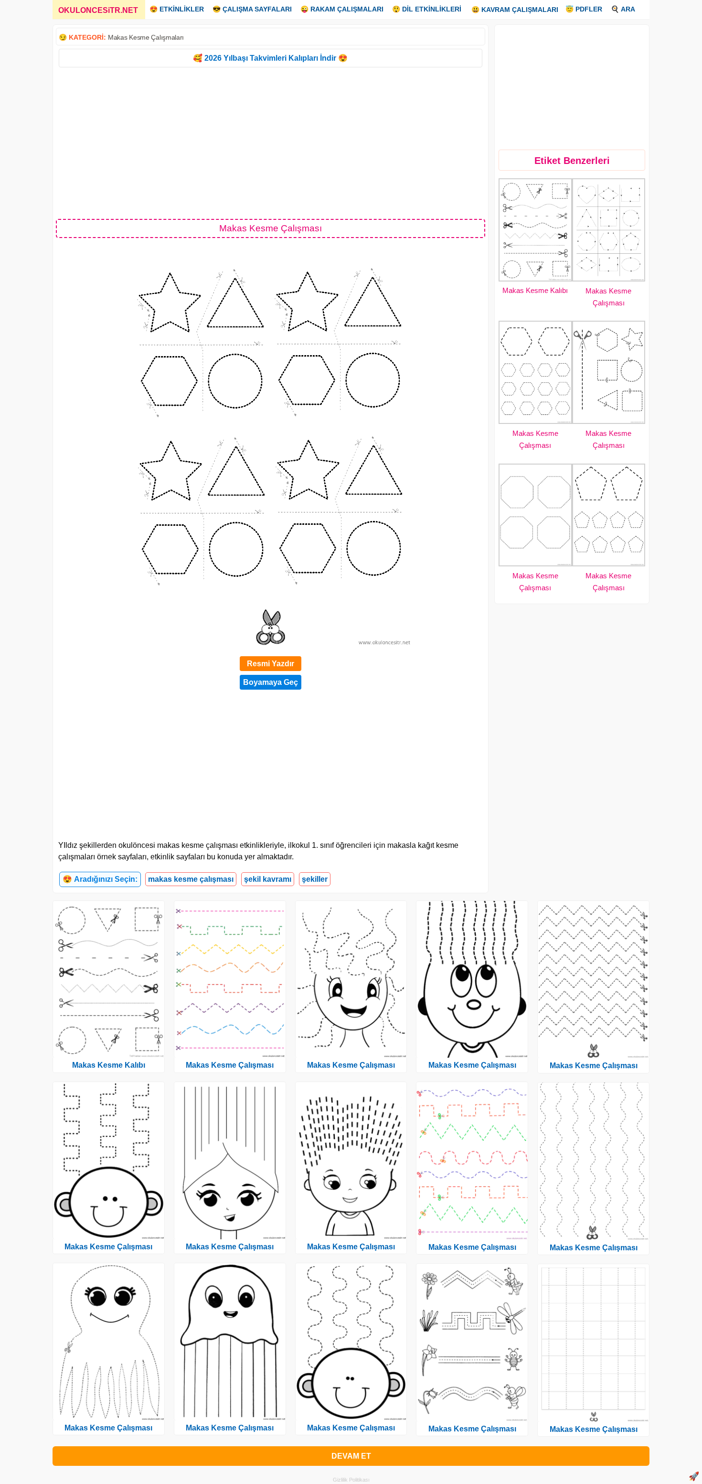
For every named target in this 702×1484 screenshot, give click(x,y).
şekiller (315, 879)
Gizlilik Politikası (351, 1480)
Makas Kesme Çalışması (108, 1247)
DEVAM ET (351, 1456)
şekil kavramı (267, 879)
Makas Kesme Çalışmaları (146, 37)
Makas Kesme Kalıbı (535, 290)
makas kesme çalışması (191, 879)
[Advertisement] (270, 142)
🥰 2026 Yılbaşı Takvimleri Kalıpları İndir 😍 (270, 58)
